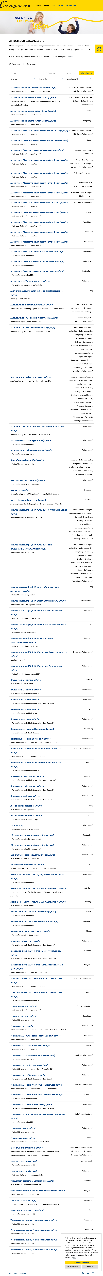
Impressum (13, 1273)
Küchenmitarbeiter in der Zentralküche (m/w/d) (32, 855)
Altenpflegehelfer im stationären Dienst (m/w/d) (33, 97)
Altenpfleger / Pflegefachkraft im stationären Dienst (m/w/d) (39, 160)
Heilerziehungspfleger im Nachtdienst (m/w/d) (32, 729)
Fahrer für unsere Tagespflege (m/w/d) (28, 500)
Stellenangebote (42, 5)
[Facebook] (83, 1273)
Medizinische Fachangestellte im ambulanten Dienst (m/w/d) (38, 888)
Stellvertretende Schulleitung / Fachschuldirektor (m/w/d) (37, 1190)
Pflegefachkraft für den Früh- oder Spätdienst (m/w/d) (35, 1035)
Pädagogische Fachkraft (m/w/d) (25, 941)
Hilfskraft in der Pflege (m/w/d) (25, 796)
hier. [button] (74, 1258)
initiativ (70, 57)
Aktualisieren (86, 73)
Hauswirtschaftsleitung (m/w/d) (25, 680)
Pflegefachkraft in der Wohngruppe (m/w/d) (31, 1104)
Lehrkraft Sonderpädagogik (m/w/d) (27, 864)
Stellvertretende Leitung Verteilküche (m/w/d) (32, 1181)
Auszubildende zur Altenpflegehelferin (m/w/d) (32, 327)
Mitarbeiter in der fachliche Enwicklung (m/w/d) (33, 911)
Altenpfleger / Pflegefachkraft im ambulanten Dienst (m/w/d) (39, 130)
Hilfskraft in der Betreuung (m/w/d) (27, 776)
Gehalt (60, 5)
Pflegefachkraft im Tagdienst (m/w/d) (27, 1075)
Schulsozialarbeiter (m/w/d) (23, 1161)
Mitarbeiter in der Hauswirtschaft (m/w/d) (30, 931)
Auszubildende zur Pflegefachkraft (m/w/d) (30, 377)
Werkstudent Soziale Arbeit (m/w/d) (27, 1210)
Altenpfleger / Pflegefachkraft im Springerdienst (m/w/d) (37, 150)
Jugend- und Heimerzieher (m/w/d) (26, 805)
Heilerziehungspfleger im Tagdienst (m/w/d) (30, 739)
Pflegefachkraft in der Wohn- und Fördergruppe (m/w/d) (36, 1085)
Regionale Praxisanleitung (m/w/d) (26, 1147)
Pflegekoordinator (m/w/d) (23, 1128)
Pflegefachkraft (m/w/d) (21, 1026)
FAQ (53, 5)
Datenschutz (24, 1273)
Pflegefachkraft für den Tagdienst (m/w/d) (30, 1045)
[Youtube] (88, 1273)
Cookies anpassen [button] (72, 1267)
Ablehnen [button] (90, 1267)
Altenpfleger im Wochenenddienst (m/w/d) (30, 281)
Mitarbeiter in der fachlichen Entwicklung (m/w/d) (34, 921)
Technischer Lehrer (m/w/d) (23, 1200)
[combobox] (71, 73)
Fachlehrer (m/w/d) (19, 490)
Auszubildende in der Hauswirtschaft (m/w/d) (31, 304)
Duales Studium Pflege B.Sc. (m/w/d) (27, 460)
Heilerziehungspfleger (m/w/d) (24, 699)
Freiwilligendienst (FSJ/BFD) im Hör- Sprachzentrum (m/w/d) (38, 601)
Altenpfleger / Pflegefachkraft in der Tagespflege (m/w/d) (37, 251)
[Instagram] (93, 1273)
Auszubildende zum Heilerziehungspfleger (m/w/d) (34, 317)
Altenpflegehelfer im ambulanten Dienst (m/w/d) (33, 87)
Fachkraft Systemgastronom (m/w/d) (27, 480)
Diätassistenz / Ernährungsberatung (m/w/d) (31, 450)
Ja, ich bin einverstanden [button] (81, 1263)
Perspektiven (71, 5)
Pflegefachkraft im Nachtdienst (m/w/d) (29, 1065)
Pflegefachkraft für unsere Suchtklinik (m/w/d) (32, 1055)
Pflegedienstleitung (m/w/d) (23, 1006)
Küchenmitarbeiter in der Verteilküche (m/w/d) (32, 835)
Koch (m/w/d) (16, 825)
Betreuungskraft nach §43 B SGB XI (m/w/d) (30, 440)
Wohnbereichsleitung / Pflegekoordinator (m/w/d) (34, 1220)
